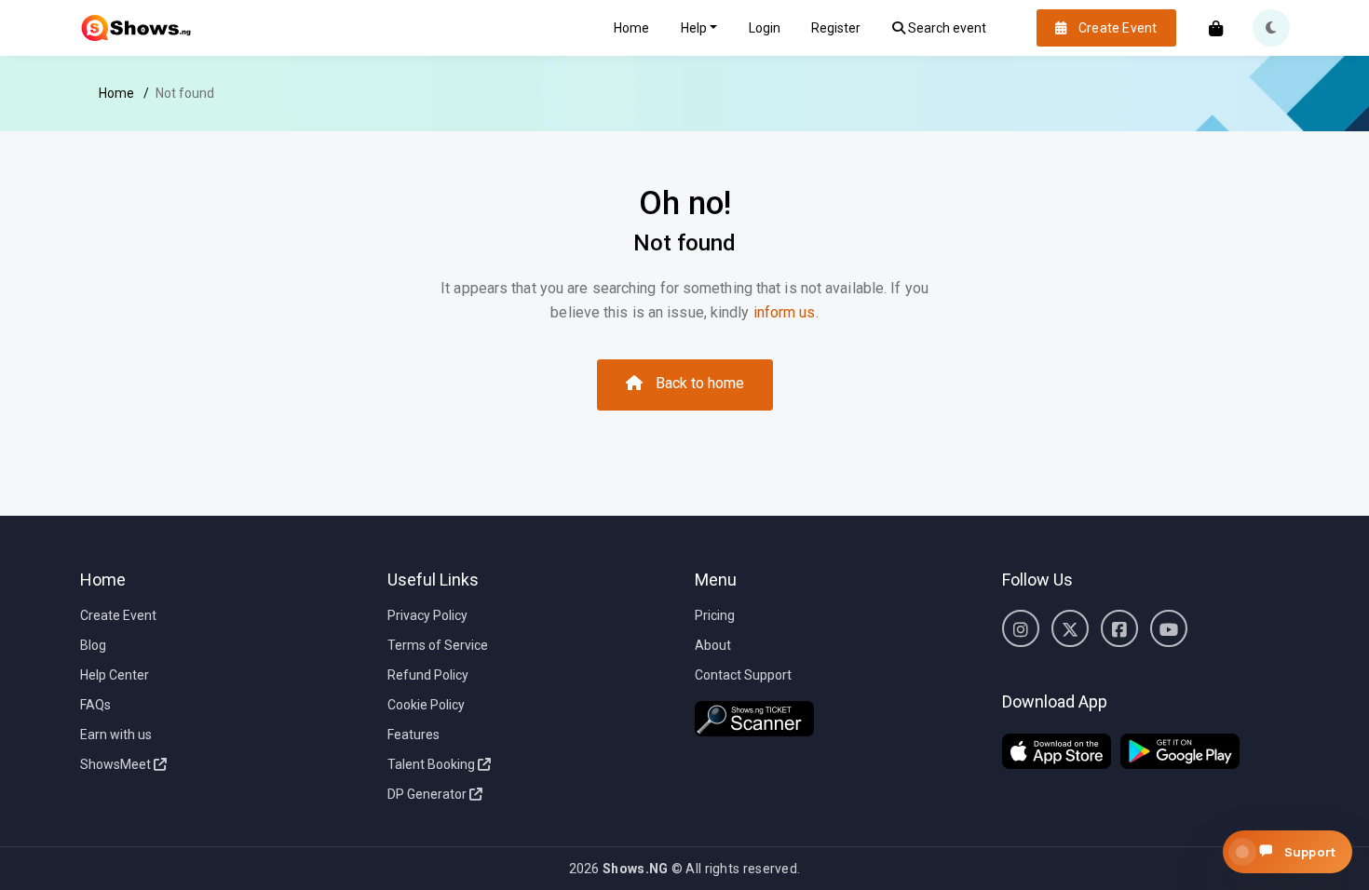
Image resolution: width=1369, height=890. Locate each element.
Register (836, 27)
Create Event (118, 615)
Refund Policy (427, 675)
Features (413, 734)
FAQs (95, 704)
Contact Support (743, 675)
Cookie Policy (426, 704)
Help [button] (694, 27)
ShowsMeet (117, 764)
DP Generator (428, 794)
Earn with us (116, 734)
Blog (93, 645)
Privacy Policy (427, 615)
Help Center (114, 675)
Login (764, 27)
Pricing (715, 615)
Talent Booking (432, 764)
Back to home (700, 383)
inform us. (786, 312)
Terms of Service (437, 645)
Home (631, 27)
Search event (945, 27)
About (713, 645)
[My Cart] (1215, 30)
